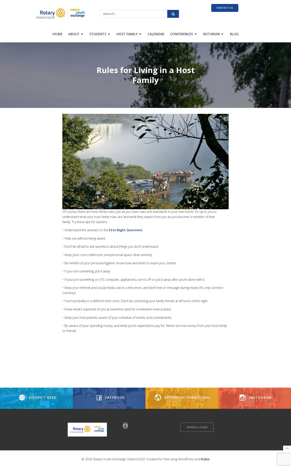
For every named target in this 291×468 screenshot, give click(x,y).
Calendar (156, 34)
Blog (234, 34)
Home (57, 34)
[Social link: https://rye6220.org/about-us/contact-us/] (126, 426)
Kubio (205, 459)
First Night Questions (125, 230)
